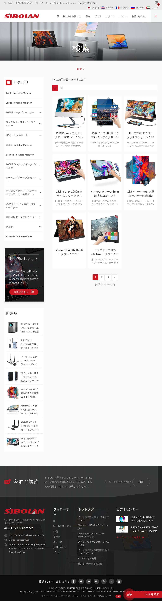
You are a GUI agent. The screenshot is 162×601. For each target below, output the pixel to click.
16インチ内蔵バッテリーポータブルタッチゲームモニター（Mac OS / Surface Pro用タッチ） (30, 442)
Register (91, 3)
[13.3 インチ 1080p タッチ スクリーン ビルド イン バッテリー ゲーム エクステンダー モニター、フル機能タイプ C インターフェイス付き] (69, 171)
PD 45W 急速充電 (87, 558)
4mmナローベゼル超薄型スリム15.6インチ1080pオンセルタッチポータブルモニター (30, 409)
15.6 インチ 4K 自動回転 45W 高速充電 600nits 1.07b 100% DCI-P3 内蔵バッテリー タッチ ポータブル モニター (144, 519)
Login (82, 3)
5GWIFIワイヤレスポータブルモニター (21, 205)
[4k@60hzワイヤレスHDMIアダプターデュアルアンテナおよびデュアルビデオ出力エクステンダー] (13, 425)
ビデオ (97, 16)
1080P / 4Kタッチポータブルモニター (21, 166)
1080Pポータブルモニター (20, 112)
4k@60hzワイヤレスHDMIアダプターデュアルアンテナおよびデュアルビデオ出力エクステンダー (30, 426)
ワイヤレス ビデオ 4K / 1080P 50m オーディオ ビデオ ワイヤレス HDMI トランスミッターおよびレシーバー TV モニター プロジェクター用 (30, 360)
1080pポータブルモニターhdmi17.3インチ (91, 535)
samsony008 (23, 539)
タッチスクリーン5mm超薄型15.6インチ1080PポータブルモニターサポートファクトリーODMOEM (105, 194)
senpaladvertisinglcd (109, 591)
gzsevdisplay (87, 591)
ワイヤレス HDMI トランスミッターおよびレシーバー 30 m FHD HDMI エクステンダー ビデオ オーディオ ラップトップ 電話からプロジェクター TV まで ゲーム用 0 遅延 (30, 377)
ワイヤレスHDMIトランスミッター (21, 124)
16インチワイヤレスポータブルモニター (93, 543)
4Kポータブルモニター (18, 135)
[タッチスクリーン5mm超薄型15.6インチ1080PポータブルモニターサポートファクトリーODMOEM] (105, 171)
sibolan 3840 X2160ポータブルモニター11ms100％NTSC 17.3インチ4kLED (69, 252)
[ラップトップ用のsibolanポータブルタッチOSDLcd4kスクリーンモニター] (105, 229)
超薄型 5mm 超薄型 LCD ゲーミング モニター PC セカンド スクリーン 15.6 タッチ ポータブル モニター (144, 529)
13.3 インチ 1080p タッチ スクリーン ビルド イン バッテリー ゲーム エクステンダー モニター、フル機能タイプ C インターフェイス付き (69, 194)
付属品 (9, 226)
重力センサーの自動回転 (90, 563)
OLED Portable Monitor (19, 145)
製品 (88, 16)
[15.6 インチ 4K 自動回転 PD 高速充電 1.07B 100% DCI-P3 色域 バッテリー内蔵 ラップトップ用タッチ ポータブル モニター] (13, 392)
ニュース (123, 16)
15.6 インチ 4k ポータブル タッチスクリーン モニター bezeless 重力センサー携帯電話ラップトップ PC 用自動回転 (105, 135)
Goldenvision (71, 591)
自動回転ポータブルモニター (21, 217)
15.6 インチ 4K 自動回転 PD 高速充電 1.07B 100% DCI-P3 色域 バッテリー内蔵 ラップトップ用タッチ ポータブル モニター (30, 393)
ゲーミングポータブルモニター (21, 179)
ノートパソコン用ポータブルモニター (93, 519)
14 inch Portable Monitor (20, 154)
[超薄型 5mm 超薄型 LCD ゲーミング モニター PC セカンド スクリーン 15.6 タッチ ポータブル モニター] (122, 529)
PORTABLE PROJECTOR (19, 236)
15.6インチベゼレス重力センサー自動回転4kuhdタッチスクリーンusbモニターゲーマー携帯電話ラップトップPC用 (140, 194)
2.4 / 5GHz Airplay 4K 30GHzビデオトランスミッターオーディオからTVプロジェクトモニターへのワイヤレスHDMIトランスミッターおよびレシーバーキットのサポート (30, 344)
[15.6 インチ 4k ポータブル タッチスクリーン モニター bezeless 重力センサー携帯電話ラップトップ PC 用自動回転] (105, 112)
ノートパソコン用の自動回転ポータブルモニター (93, 552)
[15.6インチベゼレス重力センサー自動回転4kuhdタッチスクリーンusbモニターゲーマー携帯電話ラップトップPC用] (140, 171)
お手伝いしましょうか (23, 261)
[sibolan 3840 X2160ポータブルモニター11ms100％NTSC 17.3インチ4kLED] (69, 229)
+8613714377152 (23, 3)
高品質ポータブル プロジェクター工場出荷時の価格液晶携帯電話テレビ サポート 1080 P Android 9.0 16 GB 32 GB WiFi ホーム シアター (30, 328)
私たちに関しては (72, 16)
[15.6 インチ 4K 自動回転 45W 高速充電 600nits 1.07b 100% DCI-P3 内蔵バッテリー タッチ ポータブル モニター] (122, 519)
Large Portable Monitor (19, 102)
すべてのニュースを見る (128, 537)
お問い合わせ (139, 16)
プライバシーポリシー (70, 596)
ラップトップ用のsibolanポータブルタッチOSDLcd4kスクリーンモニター (105, 252)
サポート (110, 16)
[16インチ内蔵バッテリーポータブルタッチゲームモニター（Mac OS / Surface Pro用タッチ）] (13, 441)
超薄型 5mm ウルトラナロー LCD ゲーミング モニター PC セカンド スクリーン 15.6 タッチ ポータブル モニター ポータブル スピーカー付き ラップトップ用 (69, 135)
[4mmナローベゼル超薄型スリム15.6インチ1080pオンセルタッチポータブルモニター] (13, 408)
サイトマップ (47, 596)
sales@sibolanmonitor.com (62, 3)
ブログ (56, 552)
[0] (156, 2)
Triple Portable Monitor (19, 93)
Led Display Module (51, 591)
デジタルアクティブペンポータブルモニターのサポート (21, 192)
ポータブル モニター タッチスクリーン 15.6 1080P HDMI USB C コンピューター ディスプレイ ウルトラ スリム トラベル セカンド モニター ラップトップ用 (140, 135)
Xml (57, 596)
